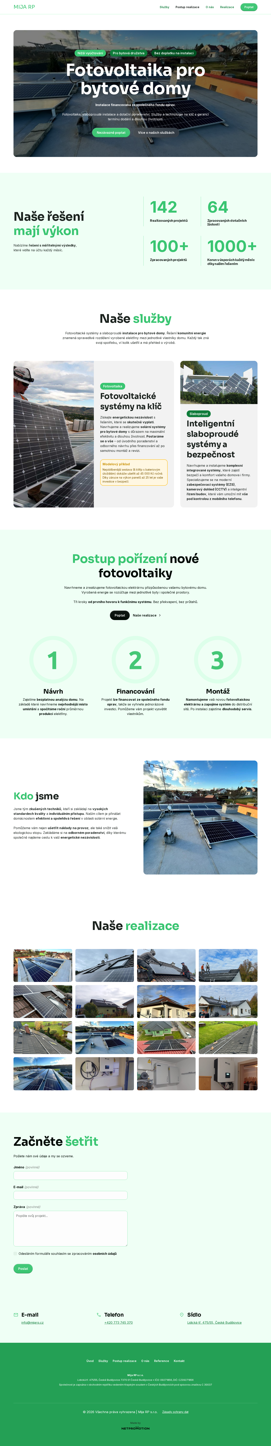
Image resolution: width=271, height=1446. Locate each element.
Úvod (90, 1361)
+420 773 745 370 (118, 1323)
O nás (210, 7)
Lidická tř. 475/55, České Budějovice (214, 1323)
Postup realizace (187, 7)
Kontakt (179, 1361)
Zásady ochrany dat (175, 1412)
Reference (161, 1361)
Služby (164, 7)
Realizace (227, 7)
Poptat (249, 7)
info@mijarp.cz (32, 1323)
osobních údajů (105, 1254)
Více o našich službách (156, 133)
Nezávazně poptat (111, 133)
